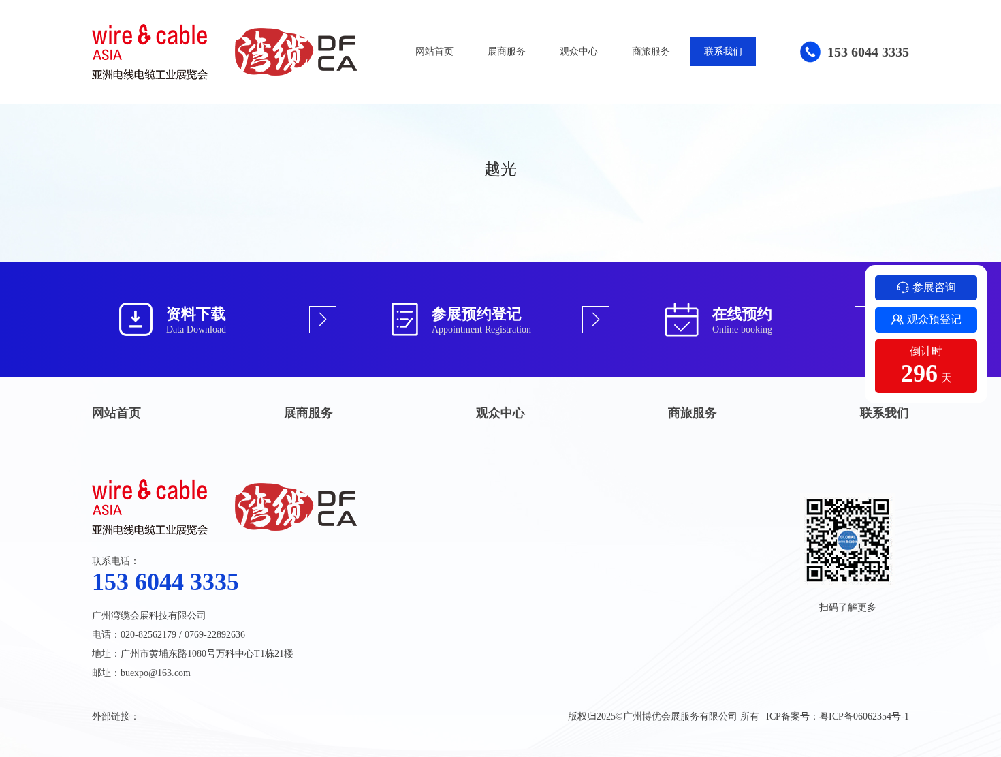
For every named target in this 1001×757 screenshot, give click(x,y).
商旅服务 (651, 51)
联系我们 (723, 51)
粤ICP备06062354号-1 (864, 716)
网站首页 (434, 51)
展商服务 (507, 51)
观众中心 (579, 51)
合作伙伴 (271, 82)
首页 (181, 82)
